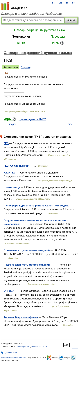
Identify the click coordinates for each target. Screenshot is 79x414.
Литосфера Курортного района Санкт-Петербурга (36, 205)
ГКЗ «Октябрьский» (16, 165)
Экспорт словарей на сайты (14, 358)
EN (53, 2)
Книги (21, 43)
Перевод (26, 67)
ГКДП (12, 124)
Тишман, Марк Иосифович (21, 317)
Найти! (71, 20)
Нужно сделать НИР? (32, 119)
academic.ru (14, 6)
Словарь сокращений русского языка (39, 30)
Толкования (21, 36)
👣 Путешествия (9, 352)
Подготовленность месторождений (27, 264)
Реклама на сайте (39, 346)
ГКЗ (6, 143)
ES (67, 2)
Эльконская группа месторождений (27, 250)
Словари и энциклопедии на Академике (31, 13)
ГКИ (70, 124)
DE (60, 2)
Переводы (58, 36)
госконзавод (12, 187)
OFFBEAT (10, 290)
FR (73, 2)
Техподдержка (23, 346)
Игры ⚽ (58, 43)
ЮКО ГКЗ (10, 172)
